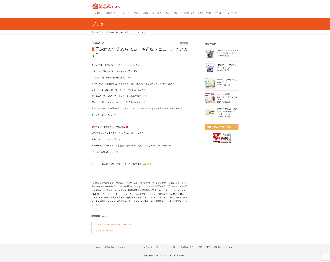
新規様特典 (109, 247)
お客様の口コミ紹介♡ (105, 231)
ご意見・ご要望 (203, 247)
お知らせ (97, 247)
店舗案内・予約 (187, 247)
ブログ (184, 43)
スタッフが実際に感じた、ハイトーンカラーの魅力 (227, 96)
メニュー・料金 (170, 247)
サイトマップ (230, 247)
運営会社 (217, 247)
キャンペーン (123, 247)
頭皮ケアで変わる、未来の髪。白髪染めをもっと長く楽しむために (227, 111)
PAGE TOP (320, 251)
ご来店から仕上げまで (151, 247)
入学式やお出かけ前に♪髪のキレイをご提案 (113, 224)
